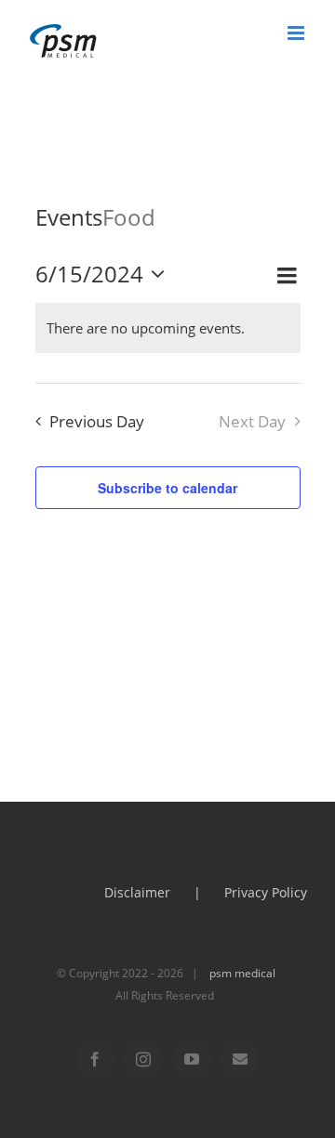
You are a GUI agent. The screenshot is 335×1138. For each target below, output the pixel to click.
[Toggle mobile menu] (297, 33)
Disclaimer (137, 892)
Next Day (252, 421)
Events (68, 217)
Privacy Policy (265, 892)
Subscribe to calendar (167, 487)
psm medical (242, 973)
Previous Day (96, 421)
